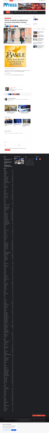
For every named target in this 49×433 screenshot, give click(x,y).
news (4, 301)
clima (4, 202)
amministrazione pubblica (7, 182)
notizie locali (5, 305)
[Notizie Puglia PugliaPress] (10, 5)
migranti (5, 291)
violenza (5, 406)
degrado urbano (6, 224)
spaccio (5, 366)
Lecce (26, 161)
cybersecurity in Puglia (6, 222)
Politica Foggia (5, 315)
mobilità (5, 292)
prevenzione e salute (6, 324)
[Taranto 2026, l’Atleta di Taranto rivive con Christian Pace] (17, 121)
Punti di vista (5, 336)
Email (5, 145)
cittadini (5, 201)
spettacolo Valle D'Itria (6, 375)
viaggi (4, 404)
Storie (4, 383)
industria (5, 274)
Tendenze (5, 392)
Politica (5, 311)
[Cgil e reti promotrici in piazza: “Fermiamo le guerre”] (35, 32)
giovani (5, 262)
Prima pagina (9, 18)
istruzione (5, 281)
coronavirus (5, 210)
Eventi (4, 241)
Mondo (5, 295)
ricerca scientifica (6, 342)
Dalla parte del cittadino (6, 223)
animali (5, 183)
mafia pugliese (5, 285)
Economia (5, 231)
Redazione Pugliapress (8, 24)
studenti (5, 385)
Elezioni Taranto (6, 234)
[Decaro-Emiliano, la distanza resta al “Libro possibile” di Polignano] (35, 36)
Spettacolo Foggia (6, 372)
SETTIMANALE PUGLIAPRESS (7, 354)
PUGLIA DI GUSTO (6, 334)
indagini (5, 273)
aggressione (5, 170)
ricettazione (5, 343)
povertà (5, 323)
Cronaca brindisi (6, 215)
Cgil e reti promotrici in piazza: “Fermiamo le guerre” (41, 32)
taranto (32, 163)
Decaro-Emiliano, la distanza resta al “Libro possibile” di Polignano (41, 36)
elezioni (5, 233)
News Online (5, 303)
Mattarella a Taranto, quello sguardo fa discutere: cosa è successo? (8, 125)
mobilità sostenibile (6, 293)
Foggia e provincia (6, 254)
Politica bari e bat (6, 312)
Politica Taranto (6, 321)
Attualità (5, 191)
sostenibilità (5, 365)
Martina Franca (29, 161)
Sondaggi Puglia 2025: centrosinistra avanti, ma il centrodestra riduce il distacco (41, 39)
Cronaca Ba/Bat (6, 213)
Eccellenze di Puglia (6, 230)
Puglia (4, 333)
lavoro (4, 282)
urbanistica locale (6, 402)
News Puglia (26, 162)
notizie (29, 162)
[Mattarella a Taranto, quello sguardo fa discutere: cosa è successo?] (9, 121)
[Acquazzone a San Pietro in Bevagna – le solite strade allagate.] (22, 163)
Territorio (5, 393)
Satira (5, 384)
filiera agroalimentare (6, 253)
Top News (5, 394)
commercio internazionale (7, 204)
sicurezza (5, 356)
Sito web (19, 145)
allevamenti (5, 174)
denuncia (5, 225)
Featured (5, 251)
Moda (4, 294)
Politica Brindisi (5, 313)
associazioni (5, 190)
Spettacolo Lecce (6, 373)
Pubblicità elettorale (6, 332)
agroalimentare (5, 172)
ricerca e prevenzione (6, 341)
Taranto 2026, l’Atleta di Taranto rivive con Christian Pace (17, 125)
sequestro (5, 352)
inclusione (5, 272)
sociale (5, 363)
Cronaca (6, 18)
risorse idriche (5, 344)
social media (5, 362)
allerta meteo (5, 173)
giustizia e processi (6, 263)
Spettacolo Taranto (6, 374)
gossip (4, 264)
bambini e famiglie (6, 193)
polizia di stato (32, 162)
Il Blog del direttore (6, 265)
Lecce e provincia (6, 283)
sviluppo (5, 386)
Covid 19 (5, 211)
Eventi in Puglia (5, 243)
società (5, 364)
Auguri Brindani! (15, 0)
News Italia (5, 302)
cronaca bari (5, 214)
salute (4, 345)
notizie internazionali (6, 304)
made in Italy (5, 284)
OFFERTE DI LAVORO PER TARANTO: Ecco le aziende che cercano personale (38, 43)
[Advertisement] (17, 81)
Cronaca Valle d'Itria (6, 220)
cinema (5, 200)
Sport (4, 376)
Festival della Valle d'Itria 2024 (7, 252)
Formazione (5, 255)
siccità (4, 355)
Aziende (5, 192)
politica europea (6, 314)
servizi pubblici (5, 353)
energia (5, 235)
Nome (5, 142)
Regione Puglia (29, 163)
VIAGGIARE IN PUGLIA (6, 405)
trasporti (5, 395)
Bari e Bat (5, 194)
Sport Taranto (5, 382)
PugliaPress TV (5, 335)
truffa (4, 396)
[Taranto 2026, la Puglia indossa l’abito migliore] (19, 163)
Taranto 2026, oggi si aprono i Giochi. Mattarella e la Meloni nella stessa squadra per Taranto (26, 125)
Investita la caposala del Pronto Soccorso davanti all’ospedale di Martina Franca (41, 46)
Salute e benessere (6, 346)
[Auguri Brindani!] (22, 161)
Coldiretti (5, 203)
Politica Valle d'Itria (6, 322)
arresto (5, 184)
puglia (26, 163)
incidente (5, 271)
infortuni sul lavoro (6, 275)
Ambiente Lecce (6, 180)
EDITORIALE (5, 232)
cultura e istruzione (6, 221)
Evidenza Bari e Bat (6, 244)
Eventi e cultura (6, 242)
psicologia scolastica (6, 331)
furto (4, 261)
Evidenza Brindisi (6, 245)
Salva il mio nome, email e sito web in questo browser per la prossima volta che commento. (15, 148)
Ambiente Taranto (6, 181)
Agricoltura (5, 171)
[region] (9, 427)
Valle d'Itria (5, 403)
